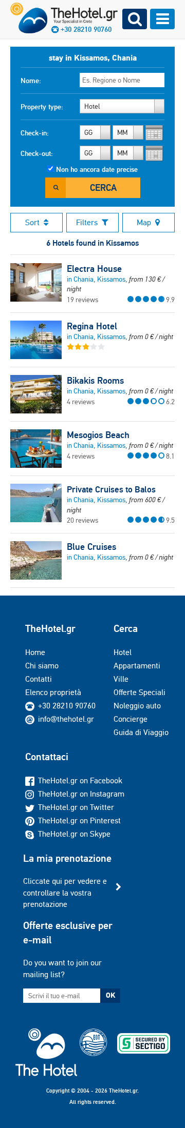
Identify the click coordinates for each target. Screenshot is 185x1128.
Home (35, 652)
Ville (121, 679)
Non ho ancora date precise (97, 169)
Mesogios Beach (98, 435)
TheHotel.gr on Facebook (80, 780)
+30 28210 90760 (67, 705)
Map (144, 222)
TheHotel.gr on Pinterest (79, 820)
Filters (87, 222)
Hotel (123, 652)
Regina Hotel (92, 326)
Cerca (103, 187)
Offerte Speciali (139, 692)
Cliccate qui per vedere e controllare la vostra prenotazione (65, 892)
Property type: (42, 106)
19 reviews (82, 299)
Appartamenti (137, 665)
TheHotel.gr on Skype (74, 834)
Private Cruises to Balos (111, 489)
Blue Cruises (91, 546)
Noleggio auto (137, 705)
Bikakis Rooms (95, 380)
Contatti (38, 679)
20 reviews (82, 520)
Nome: (31, 80)
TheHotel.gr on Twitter (76, 807)
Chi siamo (42, 665)
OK (110, 995)
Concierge (130, 719)
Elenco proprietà (53, 692)
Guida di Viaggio (141, 732)
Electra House (94, 268)
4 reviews (81, 401)
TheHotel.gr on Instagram (81, 794)
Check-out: (37, 153)
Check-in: (35, 132)
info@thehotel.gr (66, 719)
